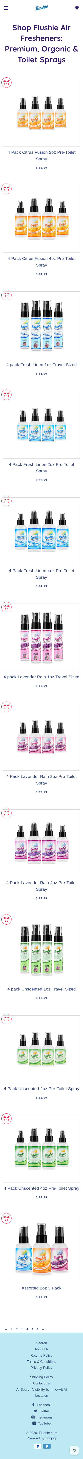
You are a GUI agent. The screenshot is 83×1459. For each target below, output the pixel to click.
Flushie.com (48, 1433)
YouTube (44, 1423)
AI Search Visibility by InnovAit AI (41, 1389)
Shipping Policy (41, 1377)
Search (41, 1343)
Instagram (44, 1417)
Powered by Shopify (42, 1438)
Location (41, 1395)
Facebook (44, 1405)
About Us (42, 1349)
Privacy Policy (41, 1368)
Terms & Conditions (41, 1362)
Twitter (43, 1411)
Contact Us (41, 1383)
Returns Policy (41, 1355)
